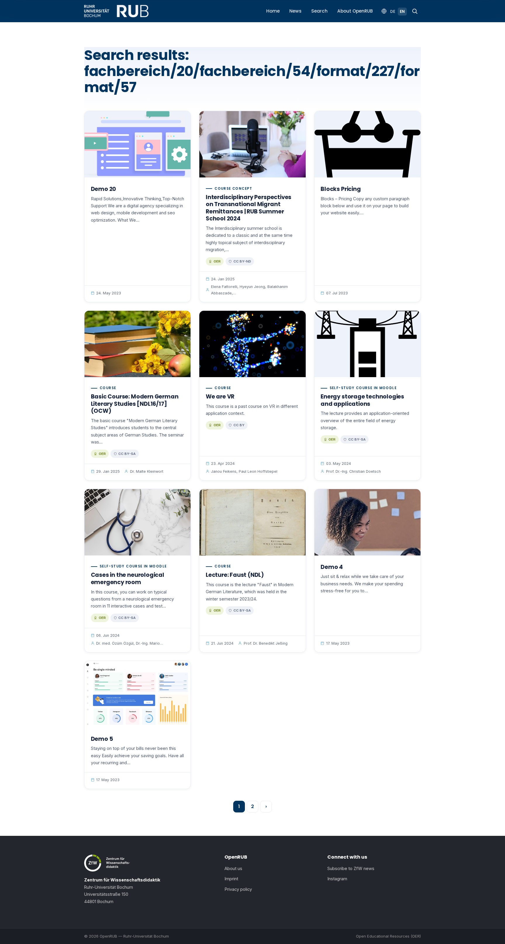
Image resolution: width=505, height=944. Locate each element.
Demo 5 (102, 739)
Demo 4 (332, 567)
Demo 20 (103, 189)
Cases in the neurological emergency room (127, 578)
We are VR (220, 397)
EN (402, 11)
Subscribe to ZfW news (350, 868)
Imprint (231, 878)
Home (273, 11)
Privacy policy (238, 889)
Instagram (337, 878)
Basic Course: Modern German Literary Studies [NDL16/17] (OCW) (135, 404)
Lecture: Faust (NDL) (235, 575)
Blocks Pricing (341, 189)
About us (233, 868)
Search (319, 11)
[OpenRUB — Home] (116, 11)
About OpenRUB (355, 11)
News (295, 11)
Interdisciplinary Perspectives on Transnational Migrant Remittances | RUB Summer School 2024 (248, 208)
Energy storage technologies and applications (362, 400)
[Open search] (415, 11)
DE (392, 11)
